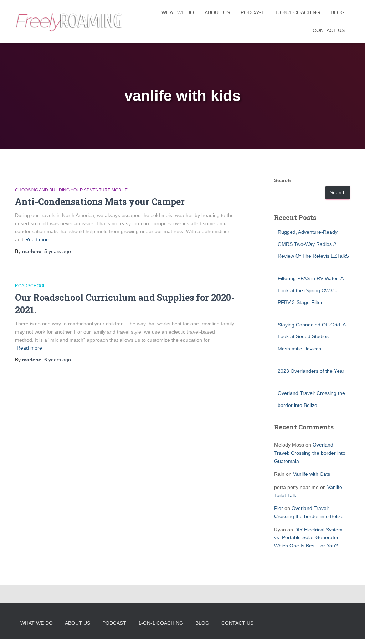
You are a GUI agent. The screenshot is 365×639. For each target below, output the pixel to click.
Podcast (252, 12)
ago (57, 251)
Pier (278, 508)
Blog (338, 12)
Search (282, 180)
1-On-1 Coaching (297, 12)
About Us (217, 12)
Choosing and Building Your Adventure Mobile (71, 189)
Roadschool (30, 285)
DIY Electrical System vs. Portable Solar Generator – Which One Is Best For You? (308, 537)
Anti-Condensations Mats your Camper (100, 201)
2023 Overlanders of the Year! (312, 371)
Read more (38, 239)
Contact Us (329, 30)
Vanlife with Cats (311, 474)
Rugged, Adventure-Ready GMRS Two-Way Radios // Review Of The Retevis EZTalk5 (313, 244)
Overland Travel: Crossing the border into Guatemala (309, 453)
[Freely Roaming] (70, 21)
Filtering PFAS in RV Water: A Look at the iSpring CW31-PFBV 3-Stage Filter (310, 290)
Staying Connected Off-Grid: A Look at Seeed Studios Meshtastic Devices (311, 336)
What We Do (177, 12)
